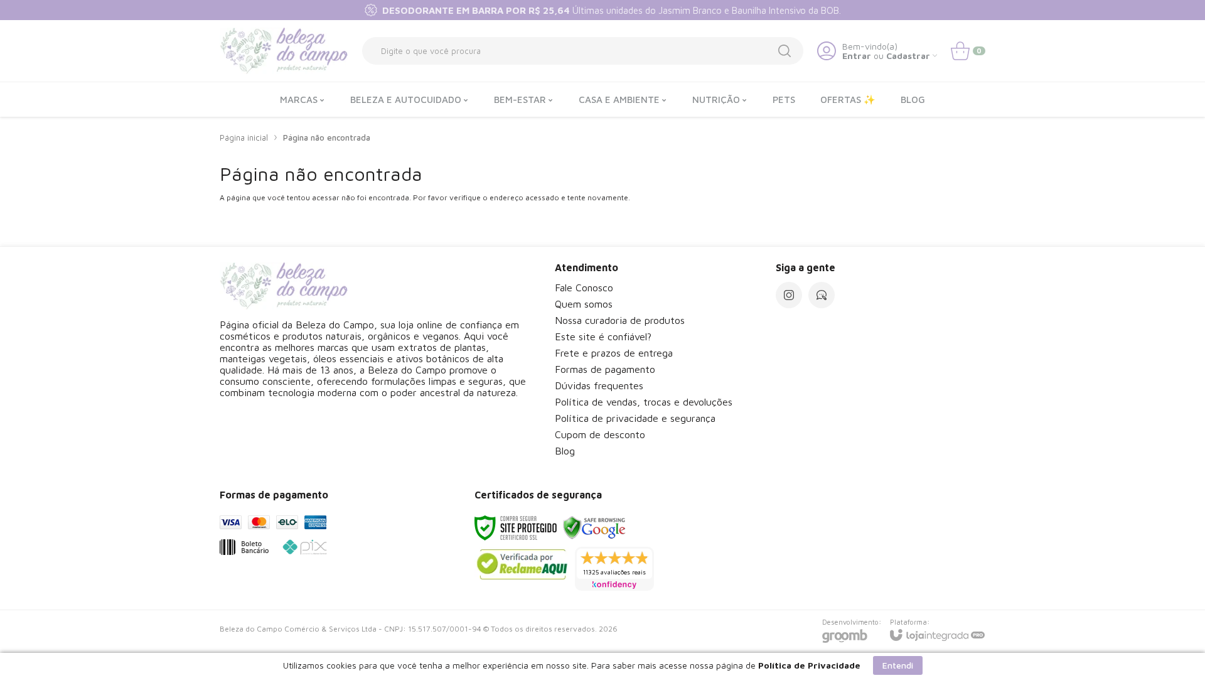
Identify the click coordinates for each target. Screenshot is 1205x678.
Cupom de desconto (600, 434)
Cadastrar (908, 55)
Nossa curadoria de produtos (620, 320)
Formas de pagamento (605, 369)
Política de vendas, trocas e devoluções (643, 401)
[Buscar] (784, 51)
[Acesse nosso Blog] (821, 295)
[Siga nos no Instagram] (789, 295)
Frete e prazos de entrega (614, 352)
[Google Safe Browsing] (594, 527)
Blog (565, 450)
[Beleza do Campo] (284, 51)
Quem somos (584, 303)
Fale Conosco (584, 287)
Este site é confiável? (603, 336)
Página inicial (244, 137)
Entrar (856, 55)
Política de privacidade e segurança (635, 418)
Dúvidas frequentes (599, 385)
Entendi (897, 665)
